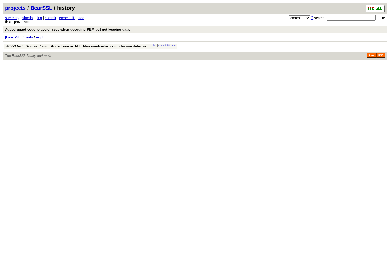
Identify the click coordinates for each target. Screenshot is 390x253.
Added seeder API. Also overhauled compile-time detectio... (100, 46)
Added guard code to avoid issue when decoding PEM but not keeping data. (67, 29)
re (383, 18)
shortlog (28, 18)
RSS (380, 55)
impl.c (41, 37)
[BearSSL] (13, 37)
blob (154, 45)
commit (50, 18)
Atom (372, 55)
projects (15, 8)
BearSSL (41, 8)
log (39, 18)
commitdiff (67, 18)
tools (29, 37)
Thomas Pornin (36, 46)
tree (81, 18)
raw (174, 45)
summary (12, 18)
